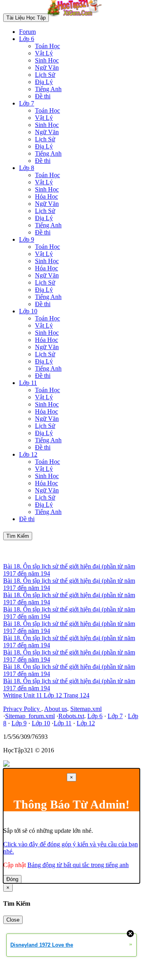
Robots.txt (71, 716)
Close (12, 920)
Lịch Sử (45, 74)
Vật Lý (44, 53)
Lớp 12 (28, 454)
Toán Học (47, 46)
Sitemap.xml (86, 708)
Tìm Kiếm (17, 536)
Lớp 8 (26, 167)
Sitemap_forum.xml (30, 716)
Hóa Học (46, 196)
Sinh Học (47, 60)
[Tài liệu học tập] (76, 17)
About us (55, 708)
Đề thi (42, 96)
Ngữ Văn (47, 67)
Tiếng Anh (48, 89)
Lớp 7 (26, 103)
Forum (27, 31)
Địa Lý (44, 81)
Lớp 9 (26, 239)
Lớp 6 (26, 38)
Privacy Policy (22, 708)
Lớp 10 (28, 311)
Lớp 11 (28, 382)
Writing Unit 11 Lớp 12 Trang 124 (46, 695)
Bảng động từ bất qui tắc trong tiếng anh (78, 864)
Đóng (12, 879)
